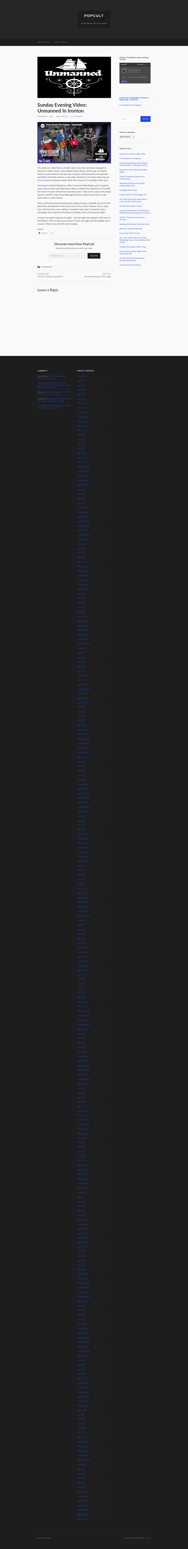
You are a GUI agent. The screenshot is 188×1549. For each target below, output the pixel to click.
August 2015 (82, 975)
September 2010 (83, 1242)
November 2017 (83, 852)
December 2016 (83, 902)
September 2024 (83, 480)
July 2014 (80, 1034)
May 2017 (81, 879)
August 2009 (82, 1301)
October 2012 (82, 1129)
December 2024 (83, 467)
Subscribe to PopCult (128, 100)
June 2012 (81, 1147)
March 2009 (81, 1324)
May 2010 (81, 1260)
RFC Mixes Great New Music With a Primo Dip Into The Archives (133, 200)
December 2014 (83, 1011)
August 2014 (82, 1029)
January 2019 (82, 789)
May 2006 (81, 1478)
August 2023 (82, 539)
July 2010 (80, 1251)
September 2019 (83, 753)
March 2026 (81, 399)
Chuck (39, 405)
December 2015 (83, 957)
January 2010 (82, 1279)
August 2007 (82, 1410)
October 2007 (82, 1401)
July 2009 (80, 1306)
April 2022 (81, 612)
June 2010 (81, 1256)
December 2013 (83, 1065)
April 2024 (81, 503)
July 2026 (80, 381)
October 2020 (82, 693)
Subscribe (94, 256)
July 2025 (80, 435)
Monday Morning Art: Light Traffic (132, 154)
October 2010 (82, 1238)
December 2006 (83, 1446)
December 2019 (83, 739)
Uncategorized (46, 267)
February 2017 (82, 893)
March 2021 (81, 671)
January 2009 (82, 1333)
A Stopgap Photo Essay (128, 190)
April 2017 (81, 884)
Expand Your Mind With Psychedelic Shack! (133, 171)
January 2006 (82, 1496)
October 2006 (82, 1455)
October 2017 (82, 857)
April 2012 (81, 1156)
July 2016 (80, 925)
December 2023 (83, 521)
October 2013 (82, 1074)
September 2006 (83, 1460)
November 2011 (83, 1179)
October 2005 (82, 1510)
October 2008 (82, 1347)
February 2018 (82, 839)
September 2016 (83, 916)
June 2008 (81, 1365)
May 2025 (81, 444)
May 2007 (81, 1424)
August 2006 (82, 1465)
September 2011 (83, 1188)
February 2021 (82, 675)
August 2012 (82, 1138)
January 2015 (82, 1006)
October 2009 (82, 1292)
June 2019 (81, 766)
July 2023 (80, 544)
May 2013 (81, 1097)
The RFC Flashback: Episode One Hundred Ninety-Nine (132, 259)
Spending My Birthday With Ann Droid (134, 224)
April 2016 (81, 938)
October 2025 (82, 421)
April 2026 (81, 394)
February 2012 (82, 1165)
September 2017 (83, 861)
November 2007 (83, 1397)
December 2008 (83, 1337)
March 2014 (81, 1052)
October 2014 (82, 1020)
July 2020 (80, 707)
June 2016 (81, 929)
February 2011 (82, 1220)
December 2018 (83, 793)
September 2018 (83, 807)
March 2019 (81, 780)
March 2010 (81, 1270)
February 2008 (82, 1383)
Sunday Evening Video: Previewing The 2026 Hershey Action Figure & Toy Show (134, 212)
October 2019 (82, 748)
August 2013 (82, 1084)
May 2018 (81, 825)
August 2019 (82, 757)
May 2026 (81, 390)
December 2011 (83, 1174)
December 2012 (83, 1120)
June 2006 (81, 1474)
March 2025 (81, 453)
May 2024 (81, 498)
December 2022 (83, 576)
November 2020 (83, 689)
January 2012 (82, 1170)
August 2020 (82, 703)
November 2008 (83, 1342)
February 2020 (82, 730)
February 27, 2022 (45, 116)
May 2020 (81, 716)
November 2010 (83, 1233)
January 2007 (82, 1442)
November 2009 (83, 1288)
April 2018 (81, 830)
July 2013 (80, 1088)
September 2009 (83, 1297)
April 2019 (81, 775)
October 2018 (82, 802)
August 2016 (82, 920)
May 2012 (81, 1152)
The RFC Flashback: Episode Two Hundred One (132, 178)
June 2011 (81, 1202)
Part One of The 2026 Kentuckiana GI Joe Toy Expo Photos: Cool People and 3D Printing (53, 385)
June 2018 (81, 821)
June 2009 (81, 1310)
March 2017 (81, 889)
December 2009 (83, 1283)
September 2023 (83, 535)
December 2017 (83, 848)
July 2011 (80, 1197)
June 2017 (81, 875)
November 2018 (83, 798)
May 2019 (81, 771)
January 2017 (82, 898)
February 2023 (82, 567)
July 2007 (80, 1415)
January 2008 (82, 1387)
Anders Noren (138, 1538)
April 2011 (81, 1211)
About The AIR (61, 42)
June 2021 (81, 657)
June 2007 (81, 1419)
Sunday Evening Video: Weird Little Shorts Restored (132, 253)
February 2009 (82, 1328)
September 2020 (83, 698)
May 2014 (81, 1043)
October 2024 (82, 476)
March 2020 (81, 725)
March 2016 (81, 943)
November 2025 (83, 417)
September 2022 (83, 589)
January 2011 (82, 1224)
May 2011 (81, 1206)
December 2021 (83, 630)
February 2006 (82, 1492)
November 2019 (83, 743)
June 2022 (81, 603)
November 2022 (83, 580)
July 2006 (80, 1469)
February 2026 (82, 403)
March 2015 (81, 997)
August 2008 (82, 1356)
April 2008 (81, 1374)
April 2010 (81, 1265)
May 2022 (81, 607)
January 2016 (82, 952)
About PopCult (43, 42)
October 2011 (82, 1183)
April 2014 (81, 1047)
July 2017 (80, 870)
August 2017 (82, 866)
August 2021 (82, 648)
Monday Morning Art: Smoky (130, 206)
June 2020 (81, 712)
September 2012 (83, 1133)
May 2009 (81, 1315)
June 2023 (81, 548)
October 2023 (82, 530)
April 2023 (81, 557)
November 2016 (83, 907)
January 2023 (82, 571)
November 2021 (83, 635)
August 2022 (82, 594)
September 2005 (83, 1514)
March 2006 (81, 1487)
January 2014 (82, 1061)
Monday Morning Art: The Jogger (97, 275)
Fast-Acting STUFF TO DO (129, 233)
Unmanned (42, 186)
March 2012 (81, 1161)
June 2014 (81, 1038)
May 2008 (81, 1369)
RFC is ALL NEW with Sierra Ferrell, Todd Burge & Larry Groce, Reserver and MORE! (134, 240)
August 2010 (82, 1247)
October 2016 (82, 911)
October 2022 (82, 585)
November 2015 (83, 961)
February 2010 (82, 1274)
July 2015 (80, 979)
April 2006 (81, 1483)
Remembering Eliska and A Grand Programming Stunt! (131, 185)
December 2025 (83, 412)
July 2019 (80, 762)
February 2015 (82, 1002)
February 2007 (82, 1437)
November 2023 (83, 526)
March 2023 (81, 562)
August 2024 (82, 485)
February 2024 (82, 512)
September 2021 (83, 644)
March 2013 (81, 1106)
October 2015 (82, 966)
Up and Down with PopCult (130, 265)
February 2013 (82, 1111)
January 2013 (82, 1115)
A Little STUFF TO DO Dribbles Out (133, 195)
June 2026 (81, 385)
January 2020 (82, 734)
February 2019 (82, 784)
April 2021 (81, 666)
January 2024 (82, 517)
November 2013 (83, 1070)
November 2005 (83, 1505)
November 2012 (83, 1124)
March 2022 (81, 616)
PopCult (94, 16)
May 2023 (81, 553)
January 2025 (82, 462)
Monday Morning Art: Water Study (132, 247)
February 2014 (82, 1056)
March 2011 (81, 1215)
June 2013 (81, 1093)
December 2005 (83, 1501)
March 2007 (81, 1433)
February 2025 (82, 458)
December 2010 (83, 1229)
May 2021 (81, 662)
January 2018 (82, 843)
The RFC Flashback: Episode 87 (50, 275)
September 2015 (83, 970)
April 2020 (81, 721)
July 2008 (80, 1360)
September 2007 (83, 1406)
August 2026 (82, 376)
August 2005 (82, 1519)
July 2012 (80, 1142)
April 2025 (81, 449)
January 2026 (82, 408)
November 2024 (83, 471)
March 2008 (81, 1378)
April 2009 (81, 1319)
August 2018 (82, 811)
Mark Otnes (42, 383)
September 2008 (83, 1351)
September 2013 (83, 1079)
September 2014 (83, 1025)
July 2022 (80, 598)
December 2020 (83, 684)
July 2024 (80, 489)
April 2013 (81, 1102)
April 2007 (81, 1428)
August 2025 (82, 430)
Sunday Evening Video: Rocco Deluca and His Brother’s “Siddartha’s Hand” (133, 164)
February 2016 (82, 947)
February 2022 (82, 621)
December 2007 (83, 1392)
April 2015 (81, 993)
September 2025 (83, 426)
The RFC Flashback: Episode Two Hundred (132, 219)
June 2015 (81, 984)
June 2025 (81, 440)
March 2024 (81, 508)
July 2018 (80, 816)
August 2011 (82, 1192)
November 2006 (83, 1451)
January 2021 (82, 680)
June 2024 (81, 494)
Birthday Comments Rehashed (130, 229)
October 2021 (82, 639)
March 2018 (81, 834)
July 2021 (80, 653)
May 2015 (81, 988)
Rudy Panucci (62, 116)
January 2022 (82, 625)
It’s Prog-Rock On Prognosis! (130, 105)
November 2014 (83, 1016)
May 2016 (81, 934)
